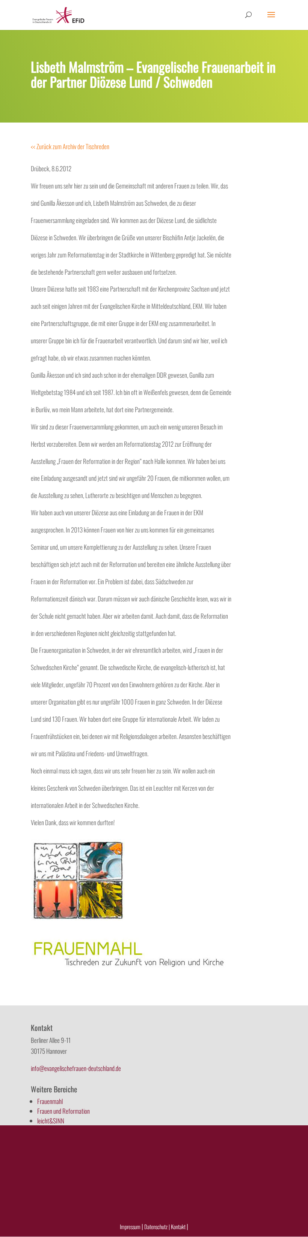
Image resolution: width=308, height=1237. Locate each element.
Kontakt (179, 1226)
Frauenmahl (50, 1101)
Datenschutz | (157, 1226)
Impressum (130, 1226)
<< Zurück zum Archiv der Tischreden (70, 146)
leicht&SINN (50, 1120)
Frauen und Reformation (63, 1111)
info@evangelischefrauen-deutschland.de (76, 1068)
